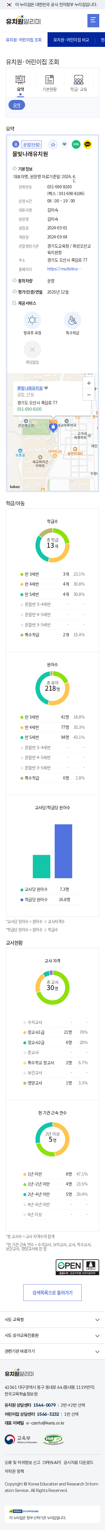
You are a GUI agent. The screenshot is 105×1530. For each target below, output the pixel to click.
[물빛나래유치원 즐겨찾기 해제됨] (64, 144)
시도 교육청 (14, 1319)
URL (76, 144)
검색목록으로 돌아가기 (52, 1292)
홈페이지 (53, 144)
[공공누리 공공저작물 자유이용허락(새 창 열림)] (77, 1273)
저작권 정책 (14, 1471)
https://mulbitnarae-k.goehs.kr (66, 269)
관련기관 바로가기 (20, 1351)
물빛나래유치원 (30, 388)
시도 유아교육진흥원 (21, 1335)
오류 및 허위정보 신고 (22, 1462)
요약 (16, 105)
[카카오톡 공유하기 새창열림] (87, 144)
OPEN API (52, 1462)
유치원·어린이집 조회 (24, 39)
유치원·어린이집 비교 (71, 39)
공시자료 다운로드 (79, 1462)
